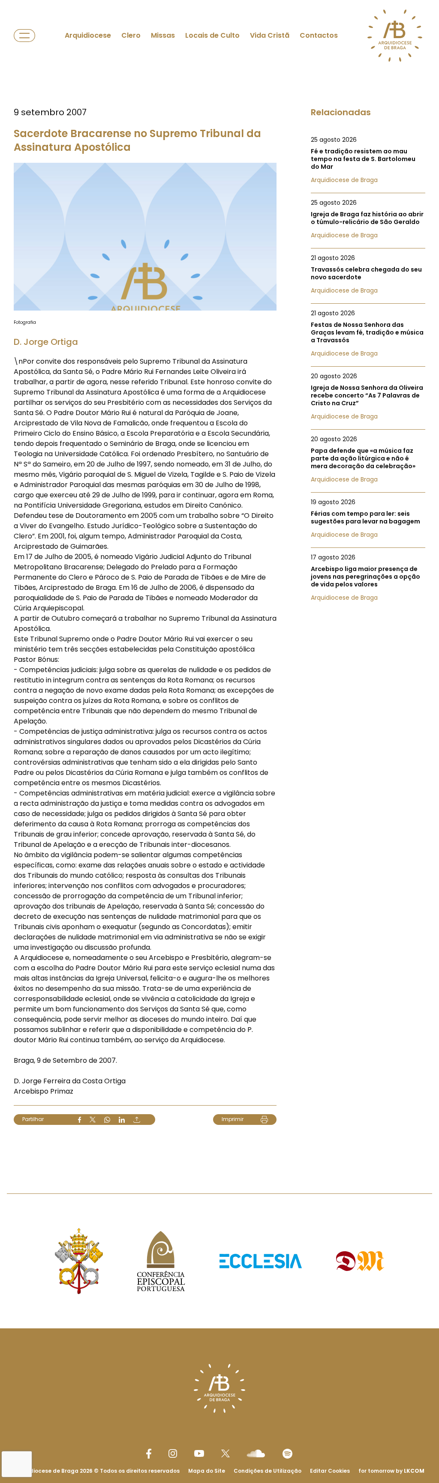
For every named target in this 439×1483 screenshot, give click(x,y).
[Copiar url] (136, 1120)
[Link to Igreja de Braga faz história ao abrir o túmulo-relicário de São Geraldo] (368, 218)
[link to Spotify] (287, 1453)
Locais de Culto (212, 35)
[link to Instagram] (172, 1453)
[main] (219, 579)
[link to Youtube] (199, 1453)
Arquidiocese (88, 35)
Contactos (319, 35)
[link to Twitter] (225, 1453)
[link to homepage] (394, 35)
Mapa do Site (206, 1470)
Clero (131, 35)
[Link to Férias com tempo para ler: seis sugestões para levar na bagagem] (368, 518)
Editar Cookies (330, 1471)
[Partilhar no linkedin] (122, 1120)
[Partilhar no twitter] (93, 1119)
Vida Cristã (269, 35)
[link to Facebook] (148, 1454)
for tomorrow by (391, 1470)
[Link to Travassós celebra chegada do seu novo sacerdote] (368, 274)
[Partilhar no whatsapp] (107, 1120)
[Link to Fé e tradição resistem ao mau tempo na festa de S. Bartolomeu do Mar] (368, 159)
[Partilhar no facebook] (79, 1120)
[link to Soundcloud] (256, 1453)
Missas (163, 35)
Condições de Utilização (267, 1470)
